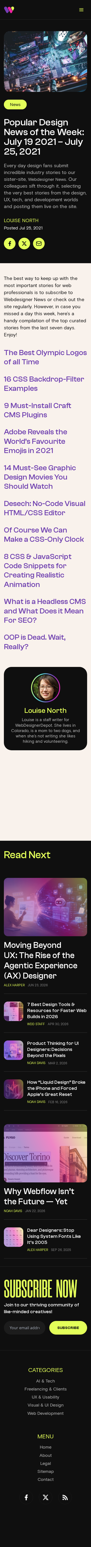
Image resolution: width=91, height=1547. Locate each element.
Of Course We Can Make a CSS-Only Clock (44, 535)
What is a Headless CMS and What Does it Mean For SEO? (45, 611)
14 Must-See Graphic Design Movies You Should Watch (40, 477)
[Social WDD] (26, 1497)
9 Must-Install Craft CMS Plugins (37, 410)
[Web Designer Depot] (9, 10)
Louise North (45, 710)
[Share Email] (39, 243)
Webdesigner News (47, 179)
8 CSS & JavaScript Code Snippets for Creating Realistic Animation (38, 570)
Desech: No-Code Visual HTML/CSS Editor (44, 508)
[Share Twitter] (24, 243)
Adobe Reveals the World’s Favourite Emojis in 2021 (35, 441)
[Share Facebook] (10, 243)
